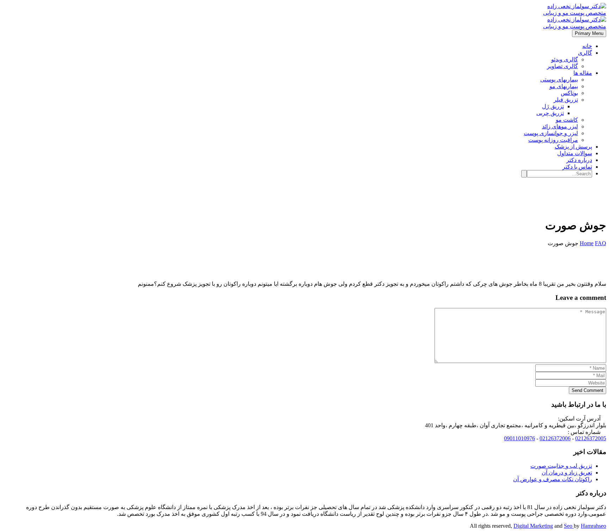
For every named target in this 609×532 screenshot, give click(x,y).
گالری (585, 53)
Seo (569, 526)
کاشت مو (567, 120)
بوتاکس (569, 93)
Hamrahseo (593, 526)
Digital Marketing (533, 526)
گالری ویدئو (564, 59)
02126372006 (555, 438)
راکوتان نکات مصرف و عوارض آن (552, 479)
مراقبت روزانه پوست (553, 140)
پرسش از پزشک (573, 147)
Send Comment (587, 390)
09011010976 (519, 438)
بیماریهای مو (563, 86)
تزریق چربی (550, 113)
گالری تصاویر (562, 66)
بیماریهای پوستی (559, 80)
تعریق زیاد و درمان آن (567, 473)
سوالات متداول (574, 153)
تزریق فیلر (566, 100)
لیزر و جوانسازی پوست (551, 133)
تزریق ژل (553, 106)
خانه (587, 46)
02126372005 (590, 438)
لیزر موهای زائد (560, 126)
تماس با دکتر (577, 167)
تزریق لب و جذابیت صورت (561, 466)
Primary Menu (589, 33)
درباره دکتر (579, 160)
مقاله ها (582, 73)
